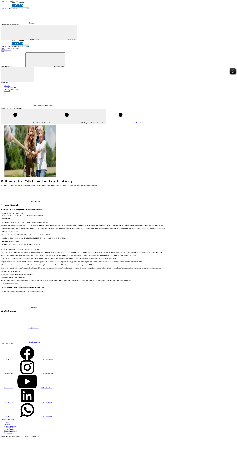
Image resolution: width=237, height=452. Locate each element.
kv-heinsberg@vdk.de (36, 215)
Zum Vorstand (33, 307)
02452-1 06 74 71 (9, 215)
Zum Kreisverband (42, 105)
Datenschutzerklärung (10, 426)
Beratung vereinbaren (35, 201)
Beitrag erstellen (9, 433)
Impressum (7, 424)
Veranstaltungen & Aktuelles (12, 89)
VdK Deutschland (6, 50)
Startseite (7, 86)
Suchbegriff (4, 66)
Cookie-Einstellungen (10, 431)
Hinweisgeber (8, 427)
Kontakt (6, 423)
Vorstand (7, 91)
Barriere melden (9, 429)
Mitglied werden (34, 328)
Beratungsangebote (10, 87)
